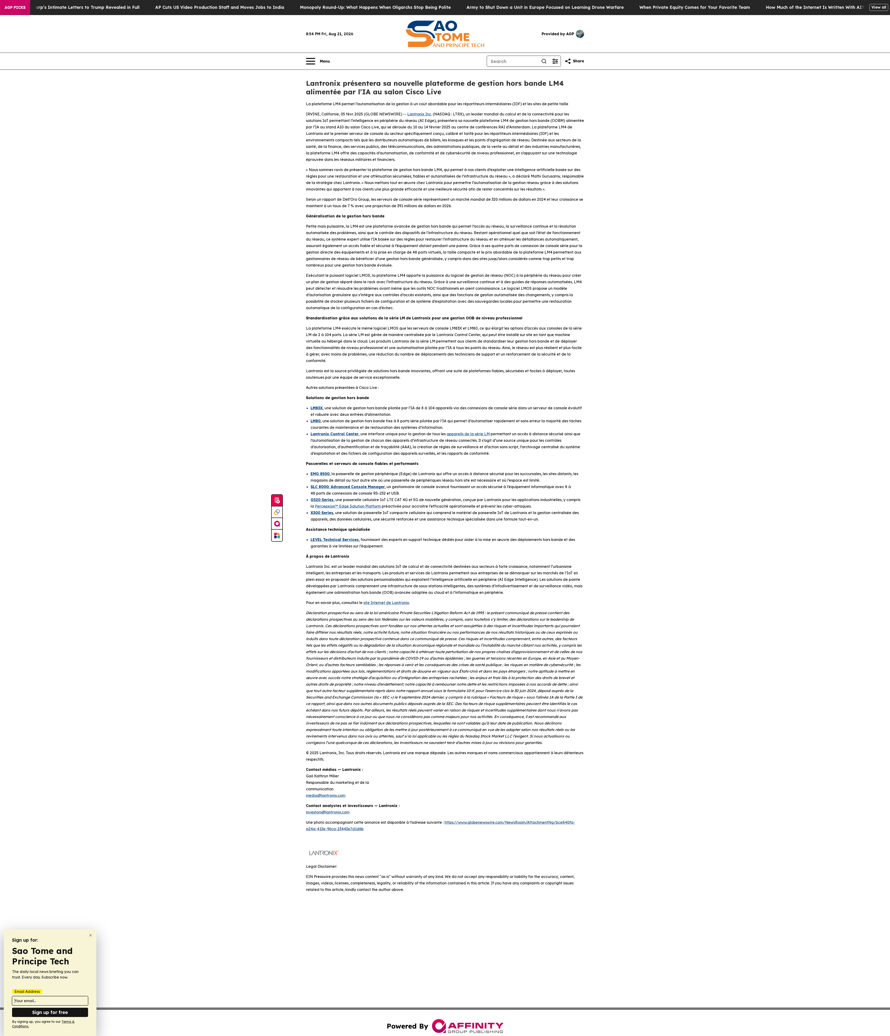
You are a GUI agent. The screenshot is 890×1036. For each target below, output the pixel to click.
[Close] (90, 935)
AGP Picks (15, 7)
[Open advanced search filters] (555, 61)
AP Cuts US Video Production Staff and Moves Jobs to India (219, 7)
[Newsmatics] (277, 535)
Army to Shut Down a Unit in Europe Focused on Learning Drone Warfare (545, 7)
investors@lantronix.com (328, 812)
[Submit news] (277, 500)
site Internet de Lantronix (386, 602)
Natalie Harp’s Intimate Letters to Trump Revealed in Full (77, 7)
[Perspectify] (277, 512)
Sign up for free (50, 1012)
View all (878, 7)
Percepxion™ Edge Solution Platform (348, 506)
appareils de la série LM (468, 434)
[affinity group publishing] (277, 524)
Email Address (27, 991)
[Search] (544, 61)
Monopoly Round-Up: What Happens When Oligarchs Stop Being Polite (375, 7)
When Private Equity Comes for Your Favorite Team (694, 7)
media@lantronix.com (325, 795)
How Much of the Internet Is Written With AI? (815, 7)
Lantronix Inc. (419, 114)
